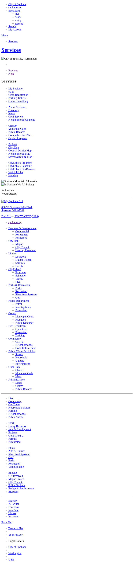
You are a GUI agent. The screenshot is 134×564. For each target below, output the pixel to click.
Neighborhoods (23, 344)
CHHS (19, 341)
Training (20, 335)
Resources (21, 237)
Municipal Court (24, 316)
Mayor (19, 244)
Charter (19, 370)
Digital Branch (23, 259)
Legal (18, 382)
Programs (20, 272)
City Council (22, 247)
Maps (18, 376)
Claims (19, 385)
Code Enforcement (25, 348)
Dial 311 (6, 216)
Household (21, 357)
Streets (19, 354)
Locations (20, 256)
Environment (22, 363)
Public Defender (24, 322)
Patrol (18, 303)
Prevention (21, 310)
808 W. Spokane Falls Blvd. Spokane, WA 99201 (16, 209)
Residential (21, 234)
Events (19, 266)
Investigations (23, 307)
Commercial (22, 231)
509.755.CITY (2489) (26, 216)
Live (17, 281)
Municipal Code (24, 373)
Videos (19, 278)
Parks (18, 288)
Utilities (19, 360)
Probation (20, 319)
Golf (17, 297)
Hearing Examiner (25, 250)
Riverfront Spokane (26, 294)
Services (20, 262)
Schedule (20, 275)
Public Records (23, 388)
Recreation (21, 291)
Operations (21, 329)
